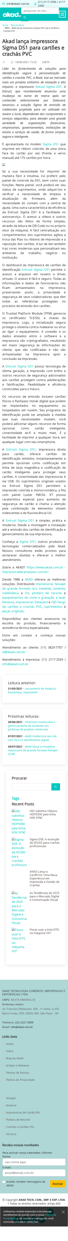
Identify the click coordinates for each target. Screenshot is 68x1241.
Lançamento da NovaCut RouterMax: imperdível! (32, 690)
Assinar (58, 1184)
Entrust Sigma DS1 (49, 87)
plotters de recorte (47, 593)
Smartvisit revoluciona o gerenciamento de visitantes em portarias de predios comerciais (31, 725)
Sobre (9, 1051)
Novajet (11, 1098)
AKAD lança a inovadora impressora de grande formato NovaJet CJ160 (32, 750)
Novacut (8, 602)
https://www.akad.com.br (45, 567)
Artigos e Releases (17, 1065)
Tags (15, 798)
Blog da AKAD (14, 1058)
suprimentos (53, 607)
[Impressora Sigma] (34, 164)
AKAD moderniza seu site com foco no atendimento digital (32, 738)
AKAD (29, 579)
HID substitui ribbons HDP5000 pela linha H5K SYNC (43, 814)
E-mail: (6, 1167)
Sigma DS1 (50, 144)
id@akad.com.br (14, 652)
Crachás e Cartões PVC (20, 1127)
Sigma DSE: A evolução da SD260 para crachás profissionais (45, 842)
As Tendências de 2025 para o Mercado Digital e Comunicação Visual (45, 896)
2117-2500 (49, 2)
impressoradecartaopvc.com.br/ (25, 572)
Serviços (11, 1134)
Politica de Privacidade (20, 1080)
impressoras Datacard (32, 602)
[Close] (63, 1212)
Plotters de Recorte (18, 1119)
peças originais (13, 611)
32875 (45, 62)
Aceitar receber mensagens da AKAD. (25, 1183)
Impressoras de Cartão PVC (23, 1112)
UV (27, 593)
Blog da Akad (17, 25)
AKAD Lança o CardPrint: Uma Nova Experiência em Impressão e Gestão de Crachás (44, 878)
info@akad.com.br (17, 3)
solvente (59, 588)
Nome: (6, 1156)
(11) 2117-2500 (24, 1022)
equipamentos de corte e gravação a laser (34, 597)
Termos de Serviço (17, 1072)
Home (5, 25)
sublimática (10, 593)
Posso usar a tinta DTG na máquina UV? (44, 931)
